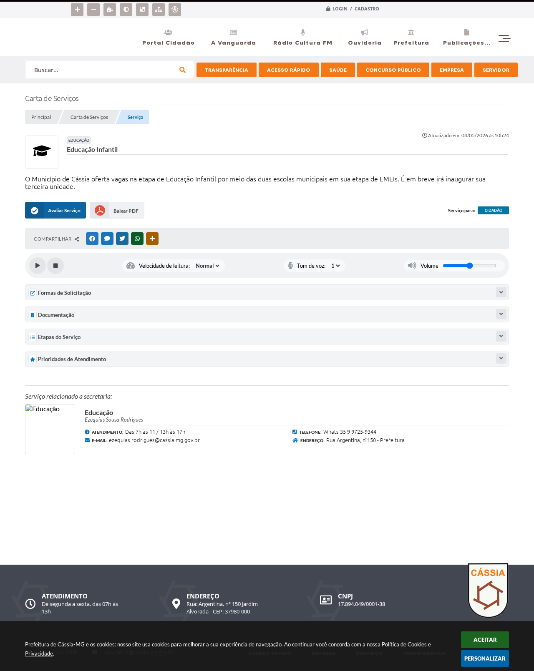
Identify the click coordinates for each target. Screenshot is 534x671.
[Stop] (55, 265)
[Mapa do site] (159, 8)
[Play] (37, 265)
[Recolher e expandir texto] (501, 292)
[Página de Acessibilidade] (176, 8)
